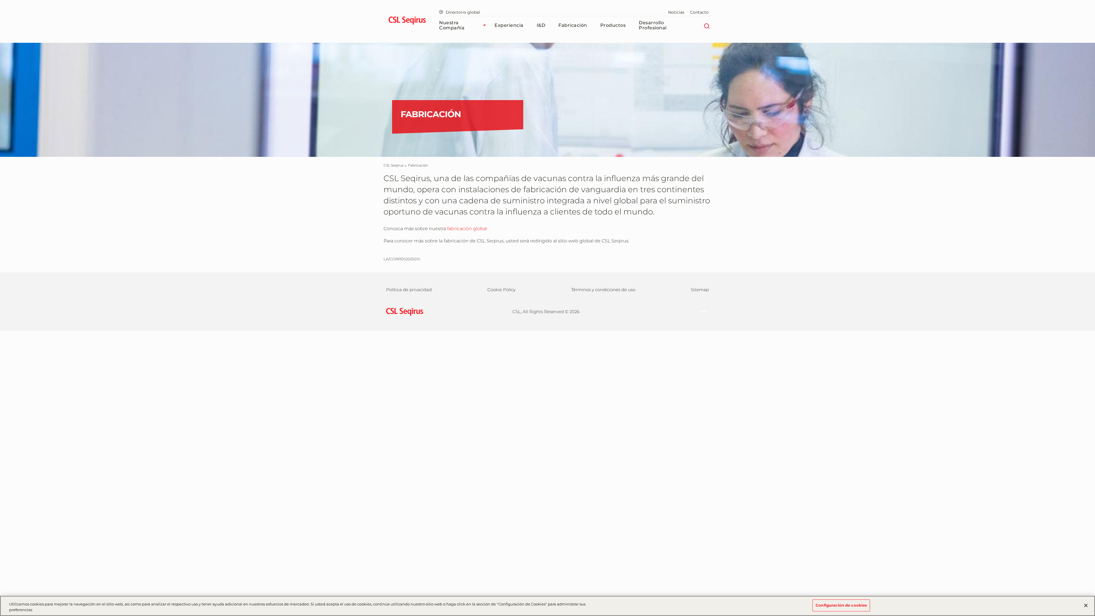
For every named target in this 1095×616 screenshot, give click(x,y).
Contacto (699, 12)
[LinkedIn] (700, 311)
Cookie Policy (501, 289)
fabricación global (467, 228)
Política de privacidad (409, 289)
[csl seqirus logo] (403, 311)
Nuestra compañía (452, 25)
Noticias (676, 12)
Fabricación (572, 25)
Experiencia (509, 25)
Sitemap (700, 289)
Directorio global (463, 12)
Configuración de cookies (841, 605)
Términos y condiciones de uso (603, 289)
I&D (541, 25)
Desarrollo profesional (653, 25)
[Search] (706, 25)
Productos (613, 25)
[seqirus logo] (407, 21)
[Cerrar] (1086, 605)
